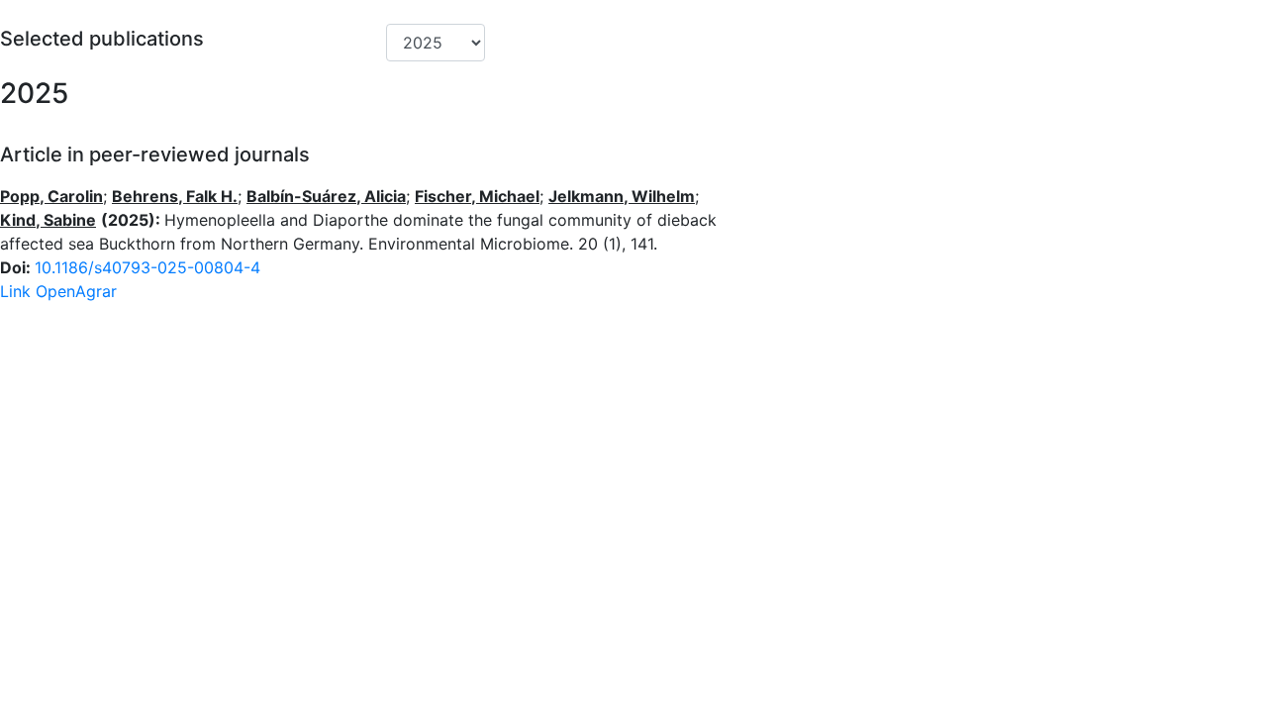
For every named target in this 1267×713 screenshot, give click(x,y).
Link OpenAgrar (58, 291)
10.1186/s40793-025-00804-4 (147, 267)
